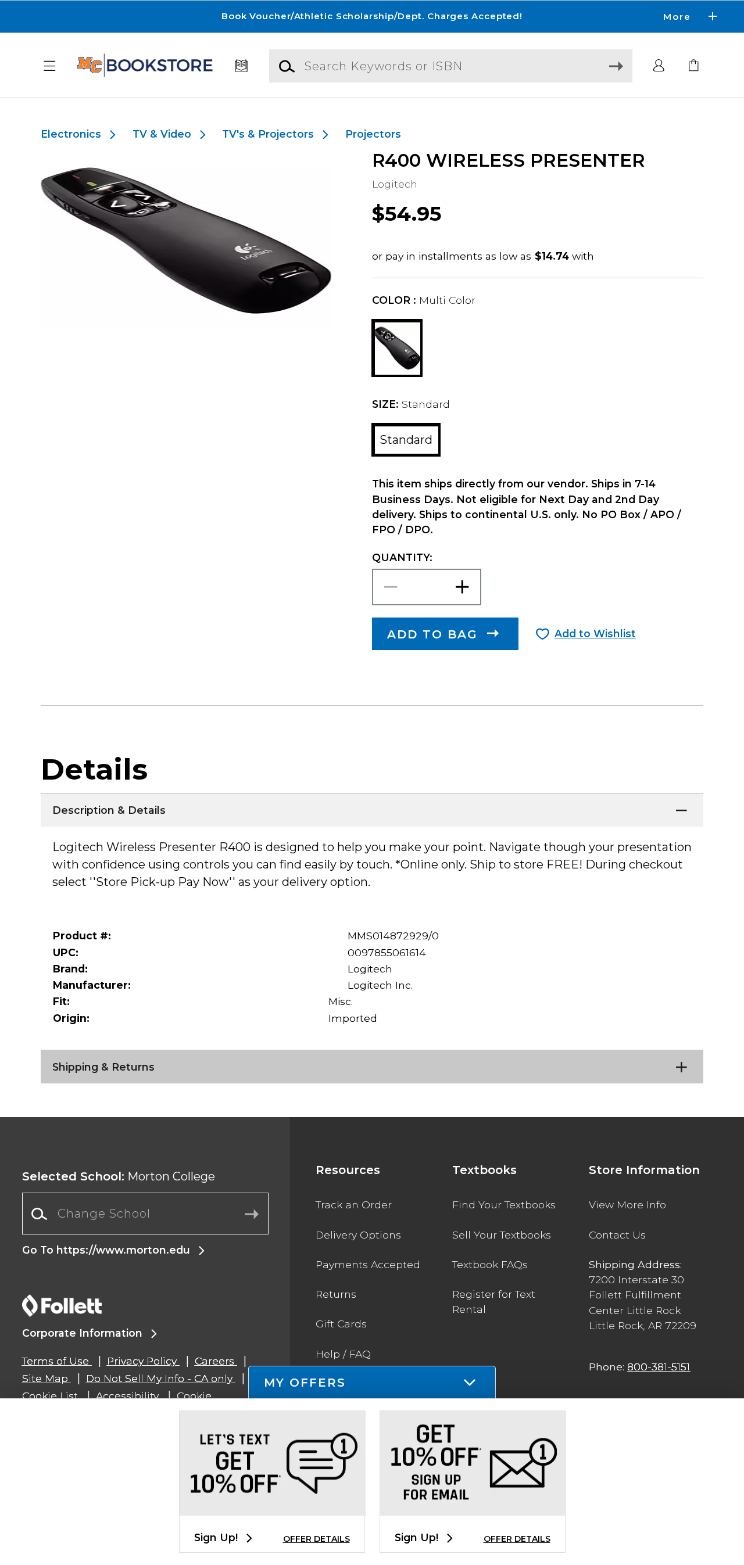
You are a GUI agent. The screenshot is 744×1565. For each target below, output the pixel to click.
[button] (372, 17)
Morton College (118, 1176)
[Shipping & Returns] (372, 1064)
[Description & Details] (372, 807)
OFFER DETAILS (316, 1539)
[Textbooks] (241, 66)
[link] (694, 66)
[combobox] (145, 1214)
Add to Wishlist (595, 633)
